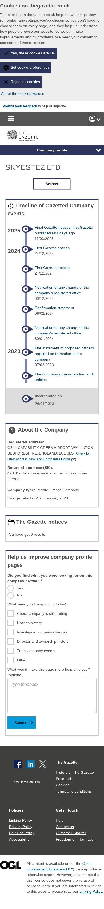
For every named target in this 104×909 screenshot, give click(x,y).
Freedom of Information (76, 839)
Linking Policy (20, 820)
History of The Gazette (75, 772)
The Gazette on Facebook (18, 764)
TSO (27, 791)
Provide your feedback (20, 106)
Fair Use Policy (21, 833)
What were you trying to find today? (37, 604)
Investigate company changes (42, 632)
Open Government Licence (10, 866)
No (19, 595)
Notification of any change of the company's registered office (62, 290)
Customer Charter (71, 833)
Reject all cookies (25, 82)
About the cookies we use (22, 93)
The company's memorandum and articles (64, 377)
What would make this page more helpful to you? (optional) (48, 672)
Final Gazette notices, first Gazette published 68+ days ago (64, 230)
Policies (16, 810)
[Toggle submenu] (99, 119)
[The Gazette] (22, 135)
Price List (63, 778)
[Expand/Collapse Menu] (94, 150)
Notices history (29, 623)
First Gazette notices (52, 248)
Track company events (36, 651)
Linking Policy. (91, 891)
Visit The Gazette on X (43, 764)
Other (22, 660)
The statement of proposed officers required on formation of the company (64, 353)
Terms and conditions (74, 791)
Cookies (62, 785)
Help (59, 820)
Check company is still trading (42, 613)
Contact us (65, 827)
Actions (52, 184)
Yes (20, 588)
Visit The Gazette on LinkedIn (31, 764)
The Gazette (67, 762)
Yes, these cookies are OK (33, 53)
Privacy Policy (20, 827)
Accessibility (19, 839)
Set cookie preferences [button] (30, 67)
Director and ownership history (43, 641)
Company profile (52, 150)
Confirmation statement (54, 308)
